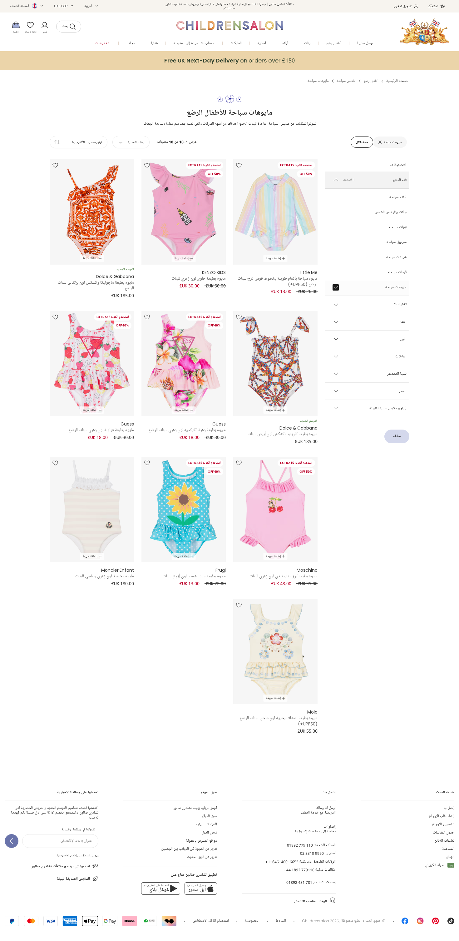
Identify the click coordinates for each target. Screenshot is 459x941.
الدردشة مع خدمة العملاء (318, 810)
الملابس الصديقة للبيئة (73, 879)
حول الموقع (209, 816)
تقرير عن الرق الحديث (202, 857)
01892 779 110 (300, 845)
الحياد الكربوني (439, 865)
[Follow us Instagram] (420, 923)
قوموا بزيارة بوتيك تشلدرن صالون (195, 808)
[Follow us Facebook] (405, 923)
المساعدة (448, 849)
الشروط (281, 921)
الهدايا (450, 857)
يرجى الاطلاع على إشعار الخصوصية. (77, 855)
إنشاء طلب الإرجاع (441, 816)
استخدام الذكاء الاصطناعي (210, 921)
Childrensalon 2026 (320, 921)
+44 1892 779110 (299, 870)
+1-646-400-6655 (282, 861)
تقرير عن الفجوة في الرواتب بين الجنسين (189, 849)
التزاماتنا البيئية (206, 824)
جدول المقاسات (443, 832)
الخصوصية (252, 921)
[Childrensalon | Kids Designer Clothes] (424, 31)
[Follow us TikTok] (450, 923)
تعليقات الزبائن (444, 841)
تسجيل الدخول (403, 6)
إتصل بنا (448, 808)
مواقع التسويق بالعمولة (201, 841)
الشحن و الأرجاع (443, 824)
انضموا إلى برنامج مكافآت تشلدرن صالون (60, 866)
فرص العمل (209, 832)
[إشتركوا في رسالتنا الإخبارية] (11, 841)
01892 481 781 (299, 882)
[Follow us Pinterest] (435, 923)
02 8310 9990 (312, 853)
